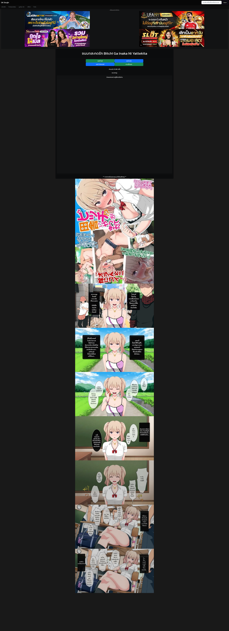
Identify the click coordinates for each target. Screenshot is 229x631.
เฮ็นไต (29, 7)
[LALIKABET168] (57, 20)
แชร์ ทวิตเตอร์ (100, 64)
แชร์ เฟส (128, 61)
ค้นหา (225, 2)
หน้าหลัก (3, 7)
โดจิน (34, 7)
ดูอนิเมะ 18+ (22, 7)
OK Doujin (5, 2)
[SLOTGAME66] (172, 38)
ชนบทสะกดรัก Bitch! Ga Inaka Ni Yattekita (114, 53)
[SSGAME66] (57, 38)
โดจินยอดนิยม (12, 7)
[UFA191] (172, 20)
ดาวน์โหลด (129, 64)
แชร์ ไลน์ (100, 61)
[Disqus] (114, 102)
